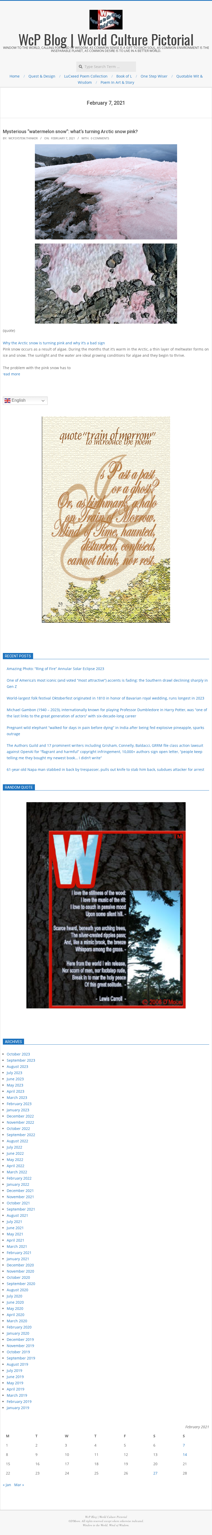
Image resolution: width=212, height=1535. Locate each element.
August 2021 (17, 1215)
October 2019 (18, 1351)
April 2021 (15, 1240)
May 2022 (15, 1159)
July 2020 (14, 1296)
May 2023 (15, 1085)
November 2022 (20, 1122)
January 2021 (18, 1258)
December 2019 (20, 1339)
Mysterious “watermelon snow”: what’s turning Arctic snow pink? (70, 131)
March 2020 (17, 1320)
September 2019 (21, 1358)
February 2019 (19, 1401)
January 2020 (18, 1333)
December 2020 (20, 1265)
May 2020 (15, 1308)
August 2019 (17, 1364)
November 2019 (20, 1345)
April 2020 (15, 1314)
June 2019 (15, 1376)
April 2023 (15, 1091)
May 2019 (15, 1382)
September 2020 (21, 1283)
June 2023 (15, 1078)
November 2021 (20, 1196)
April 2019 (15, 1389)
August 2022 (17, 1140)
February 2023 (19, 1103)
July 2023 (14, 1072)
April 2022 (15, 1165)
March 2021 (17, 1246)
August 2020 (17, 1289)
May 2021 (15, 1234)
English (18, 400)
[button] (11, 519)
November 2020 (20, 1271)
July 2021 (14, 1221)
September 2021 (21, 1209)
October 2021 (18, 1202)
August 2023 (17, 1066)
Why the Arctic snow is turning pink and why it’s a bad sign (54, 342)
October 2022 (18, 1128)
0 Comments (100, 138)
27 (155, 1473)
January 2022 (18, 1184)
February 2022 (19, 1178)
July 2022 (14, 1147)
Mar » (19, 1484)
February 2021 (19, 1252)
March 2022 (17, 1171)
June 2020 (15, 1302)
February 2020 (19, 1327)
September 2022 (21, 1134)
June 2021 (15, 1227)
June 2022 (15, 1153)
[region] (106, 914)
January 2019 (18, 1407)
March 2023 (17, 1097)
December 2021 (20, 1190)
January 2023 (18, 1109)
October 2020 (18, 1277)
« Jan (7, 1484)
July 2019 (14, 1370)
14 (185, 1454)
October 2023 (18, 1054)
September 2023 (21, 1060)
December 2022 (20, 1116)
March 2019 (17, 1395)
